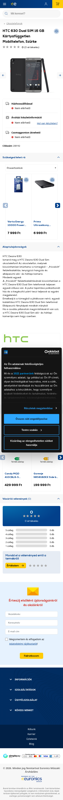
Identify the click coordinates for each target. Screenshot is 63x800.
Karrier (31, 734)
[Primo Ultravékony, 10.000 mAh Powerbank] (44, 198)
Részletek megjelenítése (38, 408)
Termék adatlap (17, 462)
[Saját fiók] (47, 4)
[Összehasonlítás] (26, 180)
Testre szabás (30, 429)
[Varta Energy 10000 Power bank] (18, 198)
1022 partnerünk (23, 373)
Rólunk (31, 729)
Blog (31, 743)
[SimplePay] (31, 755)
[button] (3, 75)
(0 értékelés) (30, 47)
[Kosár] (57, 4)
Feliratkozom (31, 655)
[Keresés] (56, 13)
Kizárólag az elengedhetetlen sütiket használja (31, 442)
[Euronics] (12, 4)
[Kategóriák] (5, 4)
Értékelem (13, 565)
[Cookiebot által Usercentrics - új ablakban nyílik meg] (45, 352)
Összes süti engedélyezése (31, 418)
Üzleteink (31, 738)
